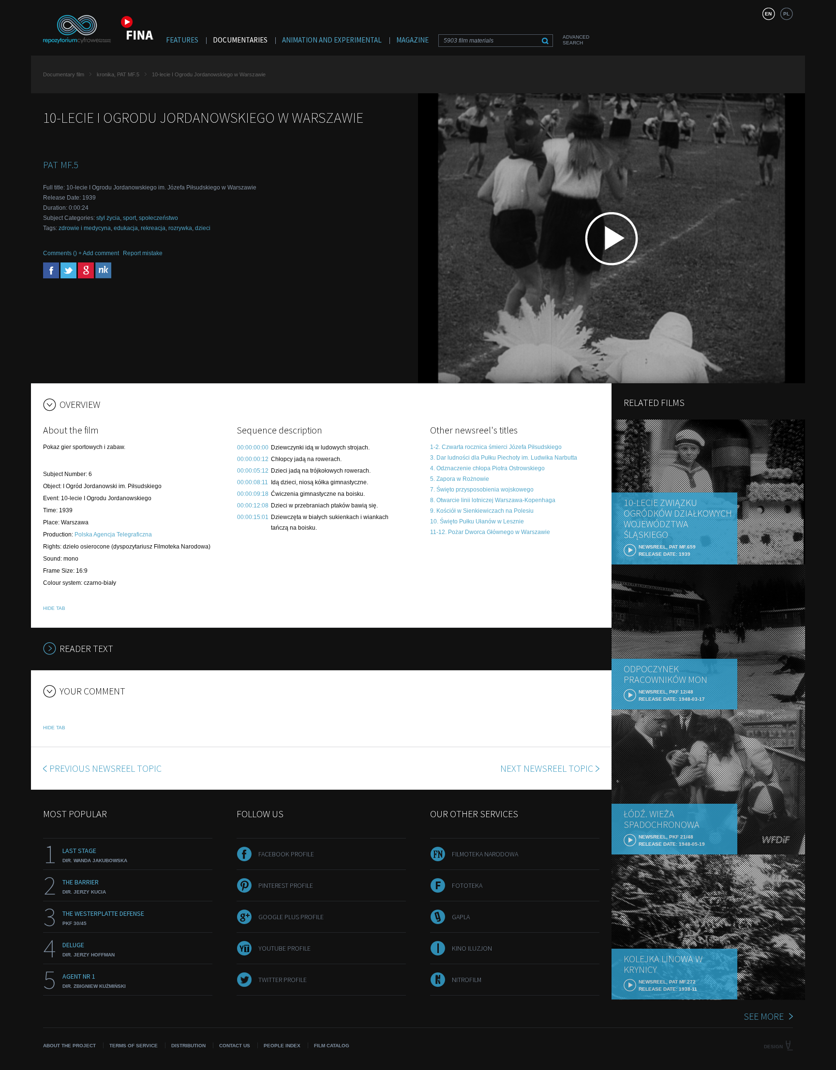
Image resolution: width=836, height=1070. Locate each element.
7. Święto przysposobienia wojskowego (482, 489)
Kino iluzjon (472, 948)
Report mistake (143, 253)
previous (105, 768)
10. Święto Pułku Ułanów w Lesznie (477, 521)
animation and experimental (332, 39)
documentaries (240, 39)
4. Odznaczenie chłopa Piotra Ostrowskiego (487, 468)
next (546, 768)
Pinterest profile (285, 885)
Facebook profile (286, 854)
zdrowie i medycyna (85, 228)
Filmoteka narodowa (485, 854)
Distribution (188, 1045)
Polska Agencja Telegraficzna (113, 534)
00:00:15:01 (253, 517)
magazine (412, 39)
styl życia (108, 218)
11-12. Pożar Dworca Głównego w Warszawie (490, 532)
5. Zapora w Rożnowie (459, 479)
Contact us (234, 1045)
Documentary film (63, 74)
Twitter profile (282, 979)
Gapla (461, 916)
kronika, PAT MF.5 (118, 74)
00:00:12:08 (253, 505)
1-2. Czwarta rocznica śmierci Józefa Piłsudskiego (496, 447)
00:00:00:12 (253, 459)
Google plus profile (291, 916)
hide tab (54, 608)
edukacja (126, 228)
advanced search (576, 39)
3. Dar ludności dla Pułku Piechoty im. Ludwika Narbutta (503, 457)
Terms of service (133, 1045)
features (182, 39)
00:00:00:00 (253, 447)
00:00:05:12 (253, 470)
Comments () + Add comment (81, 253)
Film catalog (331, 1045)
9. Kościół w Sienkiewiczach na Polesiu (482, 510)
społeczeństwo (158, 218)
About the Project (69, 1045)
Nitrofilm (466, 979)
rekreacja (153, 228)
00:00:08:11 (252, 482)
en (768, 13)
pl (786, 13)
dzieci (202, 228)
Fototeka (467, 885)
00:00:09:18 (253, 494)
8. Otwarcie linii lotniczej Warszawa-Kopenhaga (492, 500)
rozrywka (180, 228)
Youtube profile (284, 948)
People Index (282, 1045)
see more (764, 1016)
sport (129, 218)
